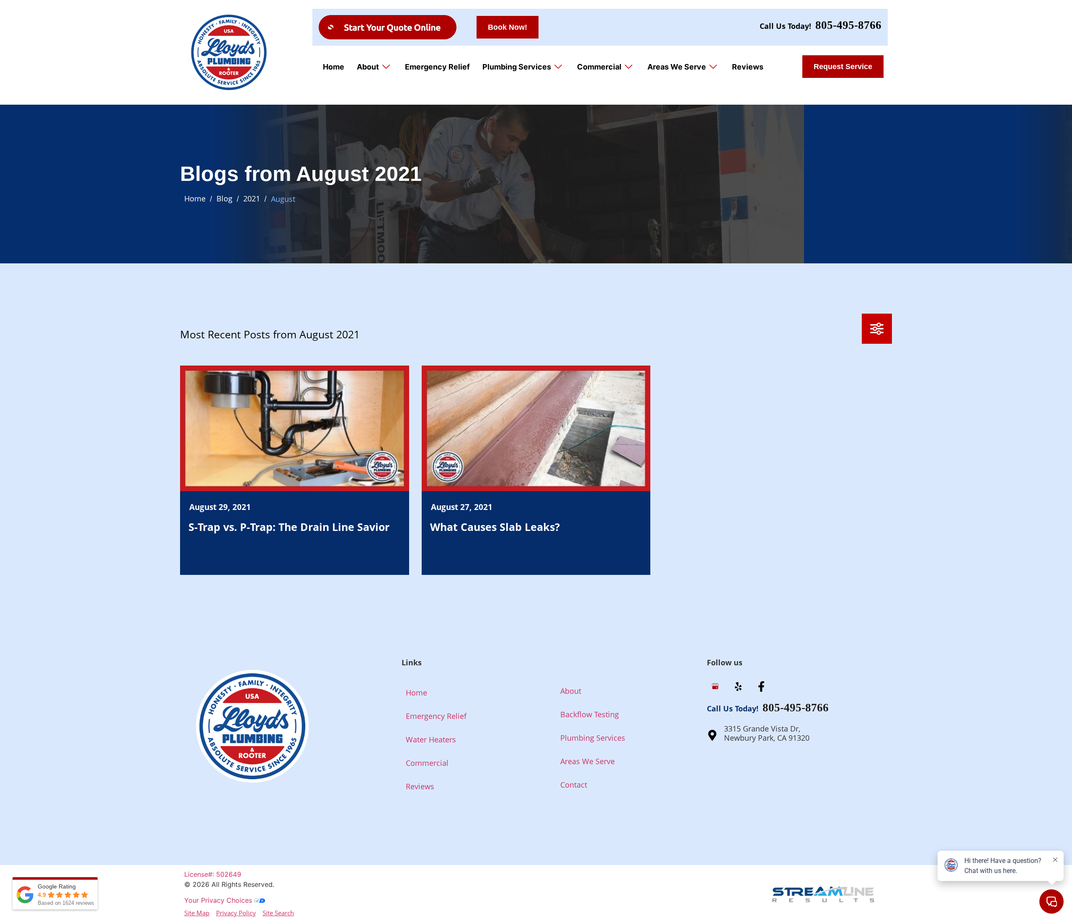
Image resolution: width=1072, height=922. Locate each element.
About (368, 66)
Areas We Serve (676, 66)
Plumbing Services (516, 66)
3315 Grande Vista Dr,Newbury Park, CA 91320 (766, 733)
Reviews (747, 66)
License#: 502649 (212, 874)
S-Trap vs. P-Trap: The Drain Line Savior (288, 527)
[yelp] (738, 687)
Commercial (599, 66)
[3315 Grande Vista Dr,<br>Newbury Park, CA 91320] (712, 735)
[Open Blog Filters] (877, 329)
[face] (761, 687)
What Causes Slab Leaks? (495, 527)
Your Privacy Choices (219, 900)
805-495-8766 (848, 25)
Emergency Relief (437, 66)
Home (333, 66)
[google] (715, 687)
